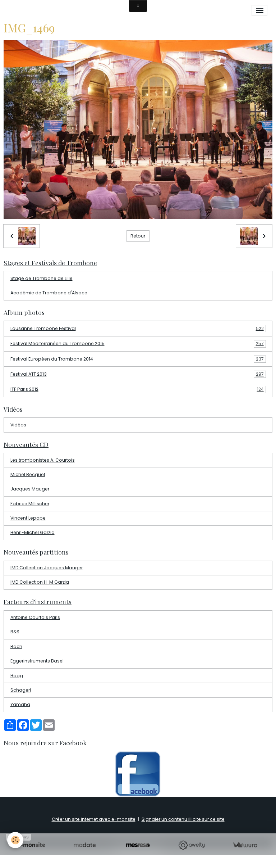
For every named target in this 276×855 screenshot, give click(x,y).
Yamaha (20, 704)
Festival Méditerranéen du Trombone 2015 (137, 343)
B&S (14, 632)
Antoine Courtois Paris (35, 617)
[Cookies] (15, 840)
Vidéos (18, 425)
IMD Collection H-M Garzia (39, 582)
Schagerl (20, 690)
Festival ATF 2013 (137, 374)
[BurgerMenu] (259, 10)
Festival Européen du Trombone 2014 (137, 359)
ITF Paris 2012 (137, 389)
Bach (16, 646)
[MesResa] (138, 845)
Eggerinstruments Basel (37, 661)
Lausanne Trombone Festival (137, 328)
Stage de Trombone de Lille (41, 278)
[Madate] (85, 845)
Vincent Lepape (28, 518)
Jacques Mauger (29, 489)
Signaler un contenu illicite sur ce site (183, 819)
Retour (137, 236)
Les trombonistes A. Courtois (42, 460)
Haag (16, 676)
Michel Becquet (27, 474)
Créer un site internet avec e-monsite (93, 819)
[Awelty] (191, 845)
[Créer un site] (31, 845)
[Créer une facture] (245, 845)
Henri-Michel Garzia (32, 532)
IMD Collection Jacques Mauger (46, 568)
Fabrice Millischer (29, 504)
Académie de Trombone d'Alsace (48, 293)
